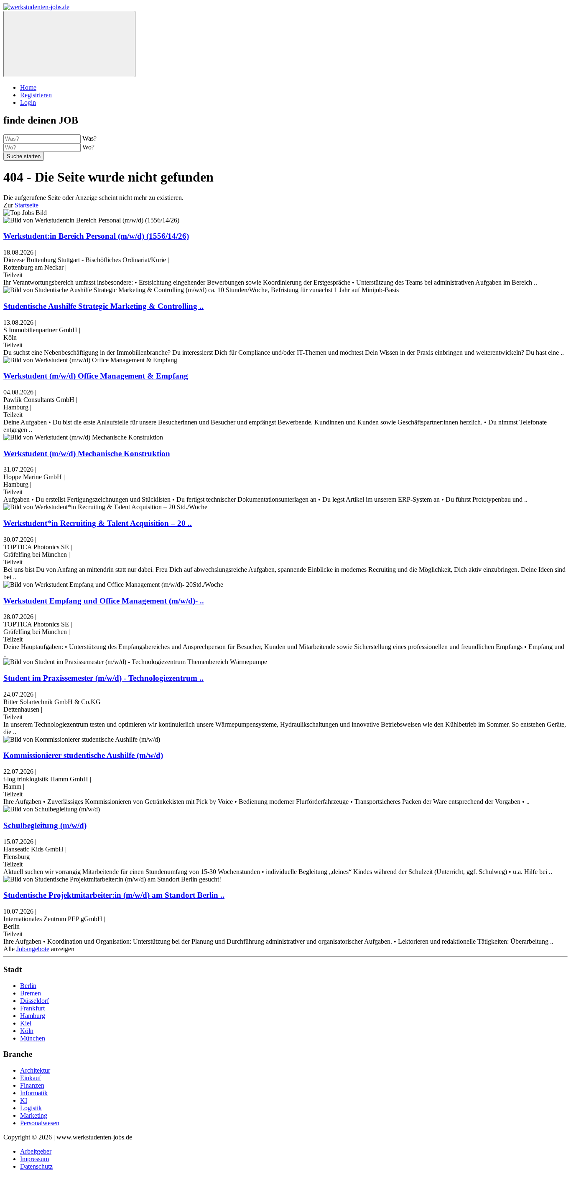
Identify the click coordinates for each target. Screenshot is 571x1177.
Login (28, 102)
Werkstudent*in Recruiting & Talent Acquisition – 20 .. (97, 523)
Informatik (34, 1092)
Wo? (88, 147)
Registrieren (36, 95)
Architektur (35, 1070)
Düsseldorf (34, 1000)
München (32, 1038)
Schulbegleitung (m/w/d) (45, 825)
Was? (89, 138)
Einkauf (30, 1077)
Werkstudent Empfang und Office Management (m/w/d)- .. (103, 600)
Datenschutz (36, 1166)
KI (23, 1100)
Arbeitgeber (35, 1151)
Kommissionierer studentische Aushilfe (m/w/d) (83, 755)
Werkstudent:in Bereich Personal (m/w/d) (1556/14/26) (96, 236)
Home (28, 87)
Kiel (25, 1023)
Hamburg (32, 1015)
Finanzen (32, 1085)
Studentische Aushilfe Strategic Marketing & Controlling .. (103, 306)
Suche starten (24, 156)
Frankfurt (32, 1008)
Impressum (34, 1158)
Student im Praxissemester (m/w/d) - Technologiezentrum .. (103, 678)
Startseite (26, 205)
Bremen (30, 993)
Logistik (31, 1107)
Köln (26, 1030)
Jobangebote (32, 948)
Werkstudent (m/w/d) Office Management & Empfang (95, 375)
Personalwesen (39, 1122)
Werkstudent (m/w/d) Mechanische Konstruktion (86, 453)
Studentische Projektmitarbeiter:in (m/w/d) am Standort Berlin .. (113, 895)
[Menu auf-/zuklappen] (69, 44)
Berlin (28, 985)
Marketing (33, 1115)
